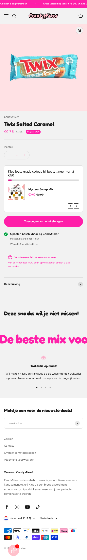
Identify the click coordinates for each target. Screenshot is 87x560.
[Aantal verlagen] (9, 155)
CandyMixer (11, 117)
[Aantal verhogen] (24, 155)
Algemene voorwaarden (19, 460)
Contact (9, 446)
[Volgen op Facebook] (7, 507)
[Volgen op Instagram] (17, 507)
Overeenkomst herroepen (20, 453)
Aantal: (8, 147)
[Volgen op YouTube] (27, 507)
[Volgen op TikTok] (37, 507)
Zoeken (8, 439)
